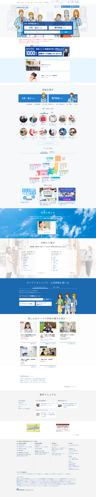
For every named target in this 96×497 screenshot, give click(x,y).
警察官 (24, 263)
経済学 (57, 453)
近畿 (17, 455)
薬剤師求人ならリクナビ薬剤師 (22, 481)
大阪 (47, 179)
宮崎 (33, 181)
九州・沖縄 (25, 455)
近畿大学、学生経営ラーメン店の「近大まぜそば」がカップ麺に (33, 382)
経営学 (60, 453)
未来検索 (18, 2)
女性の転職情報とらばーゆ (44, 478)
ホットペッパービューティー (39, 484)
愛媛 (35, 167)
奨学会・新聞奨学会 (60, 104)
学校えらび (21, 402)
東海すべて (53, 180)
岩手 (63, 165)
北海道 (63, 159)
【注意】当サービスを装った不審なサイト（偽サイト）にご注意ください (34, 41)
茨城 (60, 172)
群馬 (65, 172)
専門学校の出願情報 (38, 448)
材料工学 (59, 454)
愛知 (56, 179)
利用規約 (70, 456)
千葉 (60, 173)
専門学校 (40, 2)
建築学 (54, 258)
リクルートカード (41, 485)
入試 (20, 406)
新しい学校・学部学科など (48, 104)
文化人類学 (53, 453)
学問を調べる (54, 450)
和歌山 (48, 180)
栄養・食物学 (55, 260)
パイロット (25, 268)
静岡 (54, 179)
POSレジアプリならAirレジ (32, 485)
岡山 (35, 166)
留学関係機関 (37, 104)
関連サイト (46, 485)
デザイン (63, 453)
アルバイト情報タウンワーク (44, 480)
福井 (48, 165)
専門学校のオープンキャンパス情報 (41, 446)
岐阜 (52, 179)
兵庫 (42, 180)
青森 (61, 165)
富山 (44, 165)
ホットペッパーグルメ (30, 484)
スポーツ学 (55, 255)
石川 (46, 165)
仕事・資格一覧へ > (41, 272)
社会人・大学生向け (70, 2)
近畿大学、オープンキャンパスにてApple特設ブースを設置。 (32, 380)
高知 (37, 167)
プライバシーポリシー (73, 457)
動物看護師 (25, 260)
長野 (52, 159)
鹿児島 (35, 181)
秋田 (61, 166)
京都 (45, 179)
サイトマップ (71, 452)
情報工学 (54, 267)
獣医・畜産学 (55, 270)
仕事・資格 (27, 2)
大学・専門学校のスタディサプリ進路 (63, 481)
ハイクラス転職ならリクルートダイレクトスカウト (37, 481)
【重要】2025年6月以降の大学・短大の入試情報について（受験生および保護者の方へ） (37, 39)
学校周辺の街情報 (72, 464)
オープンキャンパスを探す (26, 303)
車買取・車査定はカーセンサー (22, 480)
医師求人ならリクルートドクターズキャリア (67, 480)
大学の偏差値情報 (20, 450)
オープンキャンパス (53, 2)
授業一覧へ (33, 366)
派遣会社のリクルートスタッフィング (69, 478)
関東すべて (61, 175)
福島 (65, 166)
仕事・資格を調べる (55, 445)
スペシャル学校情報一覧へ (50, 366)
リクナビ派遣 (59, 478)
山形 (63, 166)
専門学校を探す (37, 445)
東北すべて (62, 168)
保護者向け (77, 2)
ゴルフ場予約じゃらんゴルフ (22, 485)
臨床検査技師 (25, 265)
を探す (36, 28)
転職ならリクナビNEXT (21, 478)
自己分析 (22, 2)
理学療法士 (25, 262)
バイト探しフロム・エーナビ (33, 480)
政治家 (24, 267)
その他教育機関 (46, 2)
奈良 (45, 180)
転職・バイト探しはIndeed (51, 481)
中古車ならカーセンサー (21, 484)
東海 (27, 454)
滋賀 (42, 179)
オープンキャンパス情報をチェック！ (30, 296)
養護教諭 (24, 255)
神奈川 (65, 173)
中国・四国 (21, 455)
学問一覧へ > (72, 272)
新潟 (47, 159)
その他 (75, 104)
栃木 (62, 172)
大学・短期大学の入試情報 (21, 448)
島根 (33, 166)
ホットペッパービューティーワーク (51, 484)
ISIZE (57, 485)
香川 (33, 167)
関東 (22, 454)
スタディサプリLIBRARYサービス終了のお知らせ (29, 42)
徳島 (30, 167)
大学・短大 (36, 2)
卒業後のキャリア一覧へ (50, 343)
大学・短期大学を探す (20, 445)
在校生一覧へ (33, 343)
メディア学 (55, 263)
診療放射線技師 (26, 257)
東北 (20, 454)
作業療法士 (61, 449)
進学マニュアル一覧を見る (24, 408)
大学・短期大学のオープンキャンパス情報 (24, 446)
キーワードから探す (72, 463)
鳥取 (30, 166)
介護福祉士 (57, 449)
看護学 (54, 262)
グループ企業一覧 (52, 485)
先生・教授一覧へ (71, 343)
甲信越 (25, 454)
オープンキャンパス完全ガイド (41, 303)
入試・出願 (60, 2)
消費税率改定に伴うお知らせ (74, 469)
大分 (30, 181)
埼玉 (67, 172)
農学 (54, 268)
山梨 (50, 159)
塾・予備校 (69, 104)
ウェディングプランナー (27, 270)
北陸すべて (45, 166)
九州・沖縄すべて (33, 182)
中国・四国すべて (33, 169)
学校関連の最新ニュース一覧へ (69, 386)
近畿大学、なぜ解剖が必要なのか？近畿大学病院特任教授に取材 (33, 378)
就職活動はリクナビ (53, 478)
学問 (31, 2)
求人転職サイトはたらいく (54, 480)
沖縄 (38, 181)
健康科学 (56, 454)
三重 (59, 179)
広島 (37, 166)
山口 (40, 166)
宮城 (65, 165)
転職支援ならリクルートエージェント (32, 478)
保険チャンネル (61, 484)
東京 (62, 173)
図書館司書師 (25, 258)
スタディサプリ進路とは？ (73, 450)
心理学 (54, 257)
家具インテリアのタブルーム (69, 484)
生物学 (54, 265)
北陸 (30, 454)
